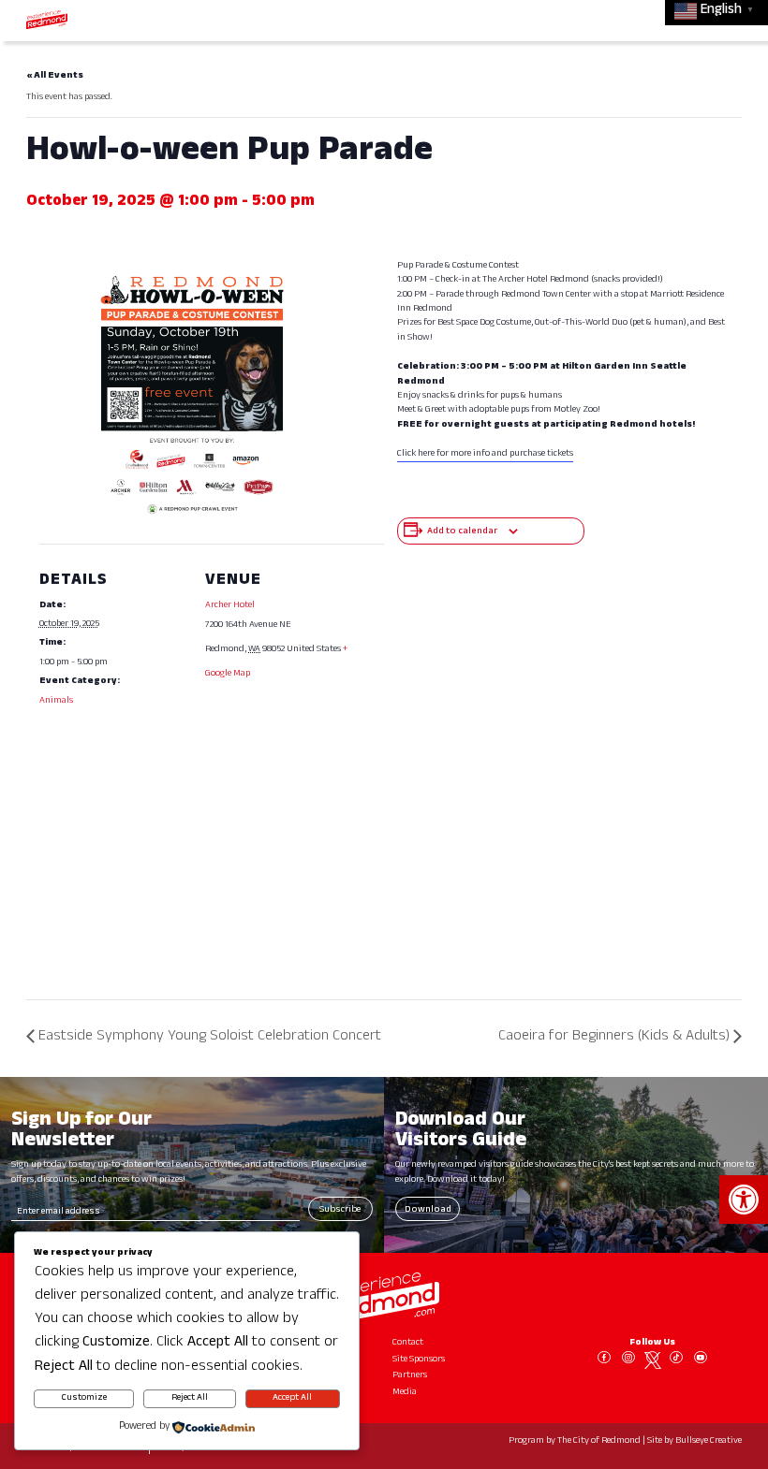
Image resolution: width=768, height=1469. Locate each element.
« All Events (54, 76)
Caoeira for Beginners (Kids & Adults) (614, 1037)
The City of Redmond (599, 1441)
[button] (743, 1199)
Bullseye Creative (708, 1441)
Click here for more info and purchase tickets (485, 454)
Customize (84, 1398)
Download (428, 1210)
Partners (409, 1376)
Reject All (189, 1398)
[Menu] (727, 19)
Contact (407, 1343)
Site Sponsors (418, 1360)
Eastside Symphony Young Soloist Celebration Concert (209, 1037)
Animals (56, 701)
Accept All (292, 1398)
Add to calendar (462, 532)
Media (404, 1393)
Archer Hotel (230, 606)
